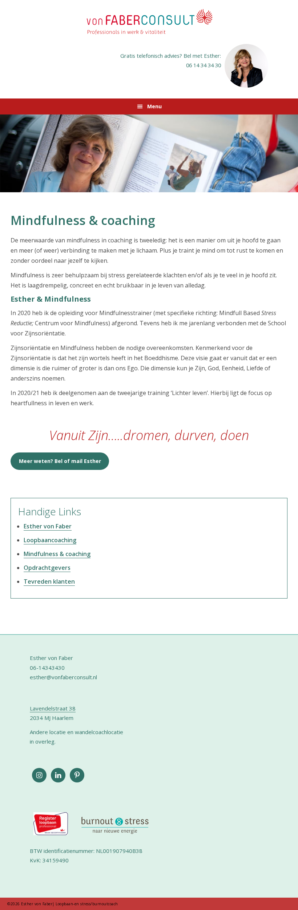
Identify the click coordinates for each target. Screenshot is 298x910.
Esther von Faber (48, 526)
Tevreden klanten (49, 581)
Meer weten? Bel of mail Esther (60, 461)
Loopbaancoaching (50, 540)
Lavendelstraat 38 (53, 708)
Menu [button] (154, 106)
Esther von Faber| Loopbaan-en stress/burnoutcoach (149, 22)
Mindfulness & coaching (57, 554)
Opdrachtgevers (47, 568)
